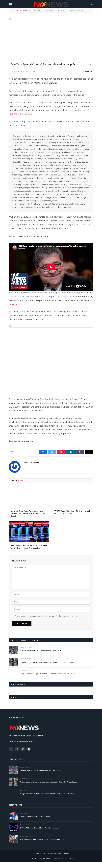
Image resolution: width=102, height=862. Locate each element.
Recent (24, 640)
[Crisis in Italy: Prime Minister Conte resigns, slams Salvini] (13, 839)
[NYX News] (51, 4)
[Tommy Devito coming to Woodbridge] (13, 816)
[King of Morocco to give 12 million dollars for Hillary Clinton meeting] (13, 673)
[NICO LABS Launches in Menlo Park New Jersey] (13, 827)
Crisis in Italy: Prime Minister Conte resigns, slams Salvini (43, 839)
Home (34, 858)
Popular (14, 640)
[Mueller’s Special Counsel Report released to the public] (51, 39)
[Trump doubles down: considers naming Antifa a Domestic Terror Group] (13, 662)
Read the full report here (20, 113)
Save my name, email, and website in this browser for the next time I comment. (47, 616)
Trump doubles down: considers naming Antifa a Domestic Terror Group (48, 662)
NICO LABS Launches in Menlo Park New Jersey (39, 828)
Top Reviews (36, 640)
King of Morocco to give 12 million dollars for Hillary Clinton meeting (47, 674)
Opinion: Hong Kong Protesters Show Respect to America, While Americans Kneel (27, 513)
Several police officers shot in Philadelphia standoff (40, 651)
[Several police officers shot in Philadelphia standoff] (13, 650)
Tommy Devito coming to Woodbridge (35, 816)
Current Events (87, 72)
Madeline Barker (17, 72)
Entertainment (59, 858)
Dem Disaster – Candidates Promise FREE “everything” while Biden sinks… (28, 546)
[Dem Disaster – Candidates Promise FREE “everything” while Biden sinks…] (29, 531)
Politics (70, 858)
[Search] (92, 4)
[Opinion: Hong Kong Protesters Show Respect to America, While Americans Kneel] (29, 497)
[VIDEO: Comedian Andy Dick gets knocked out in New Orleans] (73, 497)
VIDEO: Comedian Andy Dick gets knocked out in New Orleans (73, 512)
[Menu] (10, 4)
